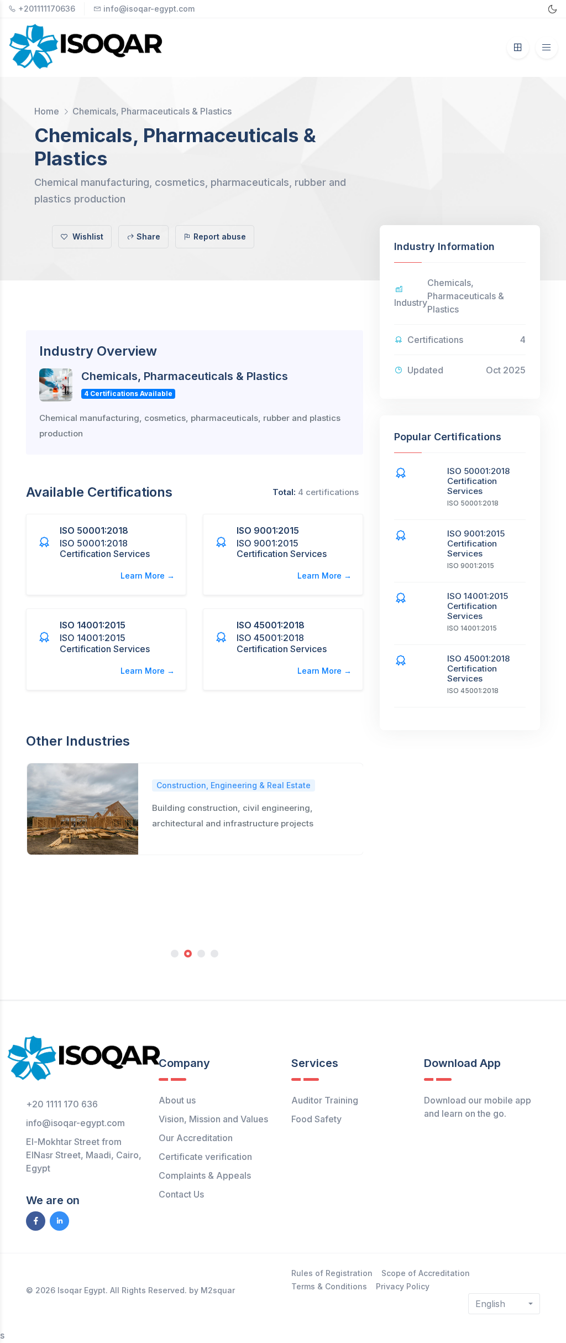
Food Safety (316, 1119)
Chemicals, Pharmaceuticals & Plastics (152, 111)
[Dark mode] (552, 9)
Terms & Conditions (329, 1286)
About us (177, 1100)
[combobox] (504, 1303)
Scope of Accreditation (425, 1273)
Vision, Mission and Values (213, 1119)
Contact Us (181, 1194)
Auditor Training (324, 1100)
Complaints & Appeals (205, 1175)
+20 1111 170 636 (62, 1104)
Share (148, 236)
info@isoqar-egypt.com (149, 8)
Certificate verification (205, 1156)
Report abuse (219, 236)
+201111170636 (46, 8)
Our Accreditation (196, 1137)
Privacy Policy (402, 1286)
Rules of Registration (332, 1273)
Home (46, 111)
